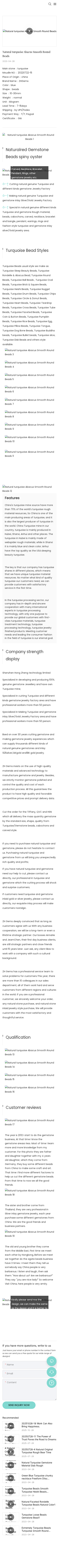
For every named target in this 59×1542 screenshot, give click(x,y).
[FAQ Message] (52, 1382)
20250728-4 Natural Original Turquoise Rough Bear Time (37, 1451)
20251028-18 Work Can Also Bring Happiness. (37, 1425)
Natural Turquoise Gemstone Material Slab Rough (37, 1464)
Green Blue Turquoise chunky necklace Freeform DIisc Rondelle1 (37, 1477)
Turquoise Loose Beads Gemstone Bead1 (34, 1516)
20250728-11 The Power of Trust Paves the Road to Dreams (39, 1438)
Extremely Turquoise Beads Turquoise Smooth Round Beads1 (36, 1529)
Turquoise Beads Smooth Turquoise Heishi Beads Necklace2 (35, 1490)
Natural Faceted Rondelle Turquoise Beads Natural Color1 (38, 1503)
